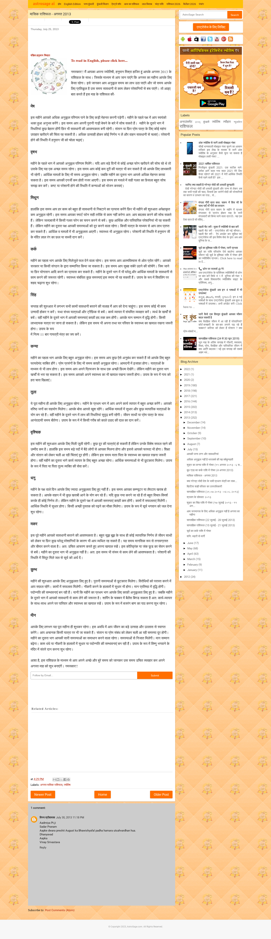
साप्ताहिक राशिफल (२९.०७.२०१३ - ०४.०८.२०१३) (213, 491)
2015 (187, 407)
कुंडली (206, 122)
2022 (187, 369)
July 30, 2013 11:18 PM (70, 817)
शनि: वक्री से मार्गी (196, 536)
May (190, 548)
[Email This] (54, 779)
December (194, 422)
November (194, 427)
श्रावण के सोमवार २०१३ (199, 497)
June (190, 543)
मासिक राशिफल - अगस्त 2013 (202, 475)
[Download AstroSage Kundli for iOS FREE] (190, 41)
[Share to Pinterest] (68, 779)
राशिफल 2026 (173, 4)
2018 (187, 390)
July (190, 449)
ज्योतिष (67, 784)
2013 (187, 417)
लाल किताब (147, 4)
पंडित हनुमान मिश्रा (40, 55)
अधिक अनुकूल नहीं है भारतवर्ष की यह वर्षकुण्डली (210, 459)
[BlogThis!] (58, 779)
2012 (187, 576)
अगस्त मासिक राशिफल (51, 784)
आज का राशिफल (131, 4)
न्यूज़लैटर (238, 121)
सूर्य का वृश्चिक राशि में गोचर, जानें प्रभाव (218, 248)
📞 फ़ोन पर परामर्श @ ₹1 (211, 269)
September (194, 438)
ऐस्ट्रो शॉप (116, 4)
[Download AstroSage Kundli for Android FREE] (183, 41)
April (190, 553)
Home (102, 794)
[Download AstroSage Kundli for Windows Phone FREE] (196, 41)
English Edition (72, 4)
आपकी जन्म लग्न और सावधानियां (202, 454)
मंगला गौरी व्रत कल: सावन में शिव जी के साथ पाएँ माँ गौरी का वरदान (220, 204)
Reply (43, 847)
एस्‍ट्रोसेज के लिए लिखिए (211, 27)
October (192, 433)
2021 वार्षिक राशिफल (209, 163)
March (191, 559)
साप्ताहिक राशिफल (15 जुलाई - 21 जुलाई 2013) (211, 525)
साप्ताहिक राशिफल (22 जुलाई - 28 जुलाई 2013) (211, 520)
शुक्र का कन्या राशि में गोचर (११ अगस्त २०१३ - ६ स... (214, 465)
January (192, 570)
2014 (187, 412)
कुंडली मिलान (103, 4)
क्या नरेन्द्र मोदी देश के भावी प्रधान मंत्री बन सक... (212, 481)
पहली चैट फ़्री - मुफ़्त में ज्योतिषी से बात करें (219, 226)
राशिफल (186, 126)
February (193, 564)
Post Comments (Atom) (59, 910)
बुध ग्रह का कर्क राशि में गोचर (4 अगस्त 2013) (210, 470)
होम (59, 4)
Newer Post (42, 794)
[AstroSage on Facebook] (203, 41)
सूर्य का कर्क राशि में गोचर (199, 531)
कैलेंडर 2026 (189, 4)
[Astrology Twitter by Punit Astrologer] (210, 41)
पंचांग (201, 4)
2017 (187, 396)
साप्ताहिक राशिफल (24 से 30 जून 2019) (219, 338)
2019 (187, 385)
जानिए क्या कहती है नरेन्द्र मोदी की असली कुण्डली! (209, 184)
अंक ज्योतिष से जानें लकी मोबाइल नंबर (217, 142)
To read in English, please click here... (99, 60)
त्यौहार (227, 122)
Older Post (161, 794)
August (192, 444)
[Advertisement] (98, 40)
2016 (187, 401)
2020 (187, 380)
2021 (187, 374)
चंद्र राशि (159, 4)
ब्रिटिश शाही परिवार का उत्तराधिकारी (204, 486)
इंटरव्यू (197, 122)
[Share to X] (61, 779)
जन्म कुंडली (89, 4)
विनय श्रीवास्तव (47, 817)
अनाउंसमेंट (186, 122)
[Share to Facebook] (65, 779)
